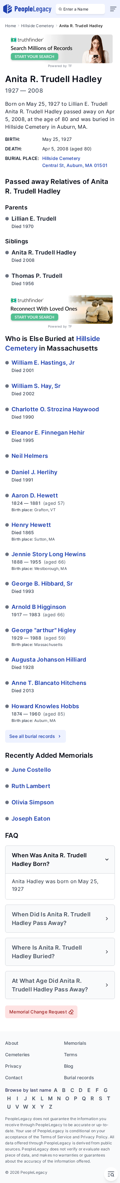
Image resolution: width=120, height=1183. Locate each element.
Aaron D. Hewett (35, 495)
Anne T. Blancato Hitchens (49, 682)
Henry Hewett (31, 524)
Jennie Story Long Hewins (49, 554)
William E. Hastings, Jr (43, 362)
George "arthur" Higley (44, 630)
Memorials (75, 1043)
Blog (69, 1066)
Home (10, 25)
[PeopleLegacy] (27, 9)
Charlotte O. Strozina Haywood (55, 409)
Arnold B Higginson (39, 606)
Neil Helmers (30, 455)
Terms (70, 1054)
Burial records (79, 1077)
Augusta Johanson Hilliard (49, 659)
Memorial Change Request (38, 1011)
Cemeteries (17, 1054)
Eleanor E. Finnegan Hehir (48, 432)
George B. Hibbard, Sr (42, 583)
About (11, 1043)
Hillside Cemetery (37, 25)
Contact (13, 1077)
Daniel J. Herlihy (34, 472)
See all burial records (32, 736)
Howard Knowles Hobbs (45, 706)
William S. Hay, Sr (36, 386)
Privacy (13, 1066)
